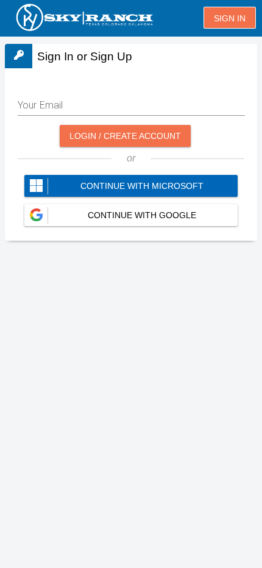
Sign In (230, 18)
